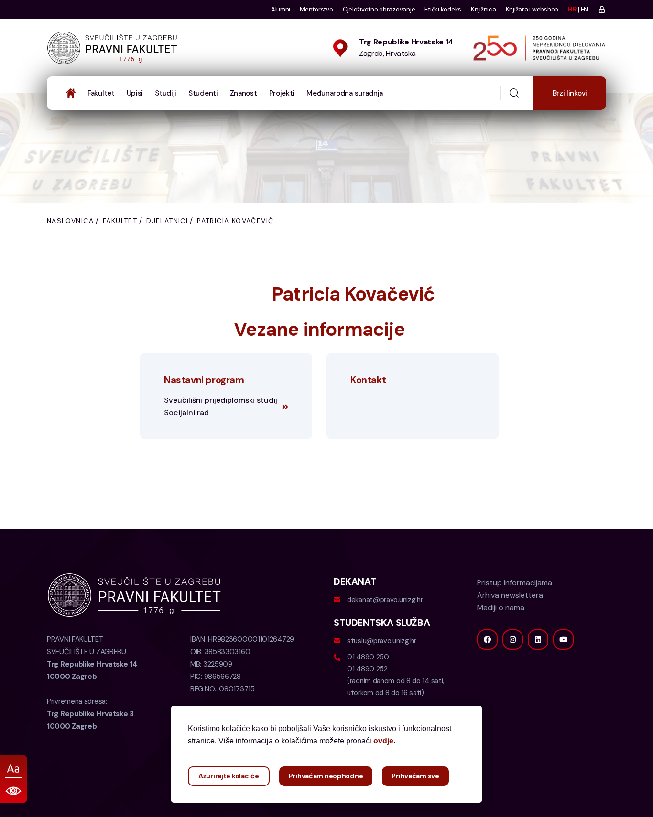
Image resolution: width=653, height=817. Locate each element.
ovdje (383, 741)
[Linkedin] (538, 639)
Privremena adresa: (90, 714)
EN (584, 9)
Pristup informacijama (514, 583)
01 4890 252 (367, 669)
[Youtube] (563, 639)
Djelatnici (167, 220)
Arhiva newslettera (510, 595)
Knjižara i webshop (532, 9)
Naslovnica (70, 220)
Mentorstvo (316, 9)
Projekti (282, 93)
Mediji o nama (500, 607)
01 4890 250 (368, 657)
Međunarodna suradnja (344, 93)
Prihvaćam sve (415, 776)
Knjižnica (483, 9)
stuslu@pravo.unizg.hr (381, 640)
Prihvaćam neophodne (326, 776)
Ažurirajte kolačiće (228, 776)
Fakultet (101, 93)
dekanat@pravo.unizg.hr (385, 599)
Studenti (203, 93)
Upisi (135, 93)
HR (572, 9)
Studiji (165, 93)
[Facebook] (487, 639)
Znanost (243, 93)
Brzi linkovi (570, 93)
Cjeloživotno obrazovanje (379, 9)
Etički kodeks (442, 9)
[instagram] (512, 639)
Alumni (280, 9)
